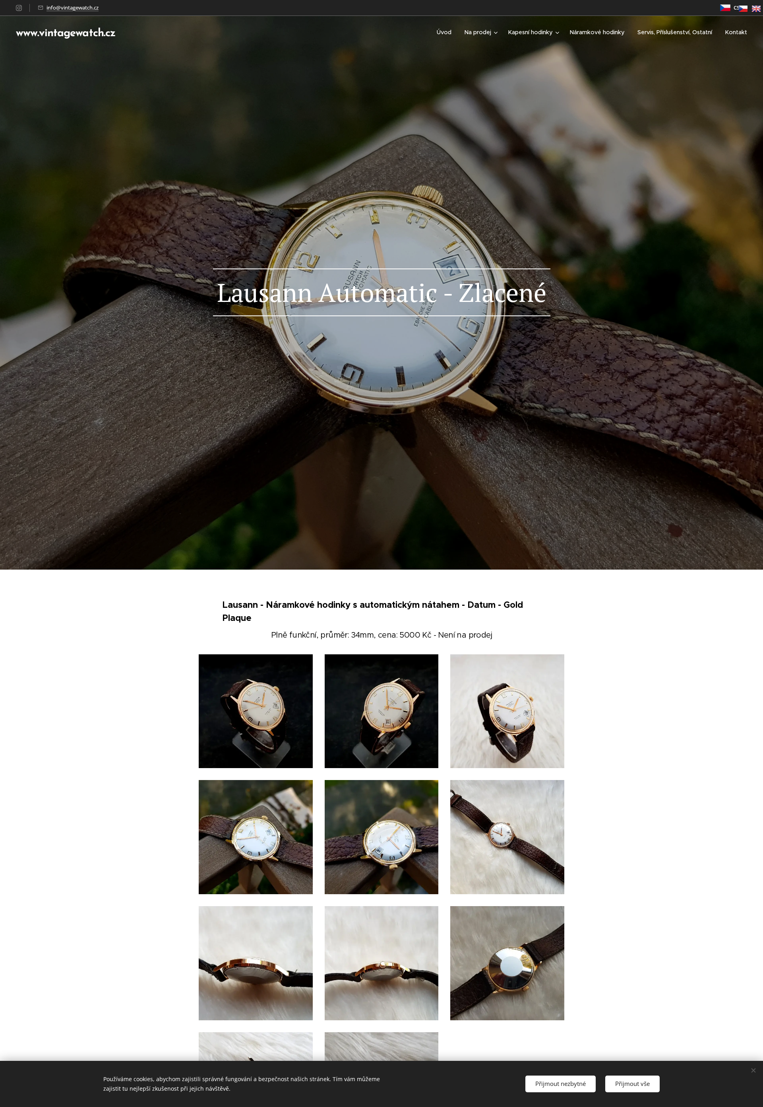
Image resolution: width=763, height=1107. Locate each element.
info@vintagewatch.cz (72, 7)
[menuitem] (446, 32)
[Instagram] (19, 8)
